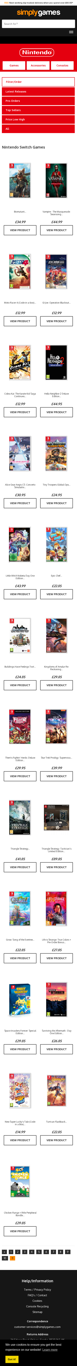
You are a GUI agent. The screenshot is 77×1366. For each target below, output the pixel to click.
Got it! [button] (12, 1359)
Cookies (37, 1300)
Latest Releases (16, 91)
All (7, 128)
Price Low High (15, 119)
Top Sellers (13, 110)
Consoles (62, 65)
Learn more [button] (50, 1349)
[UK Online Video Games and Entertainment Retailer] (38, 13)
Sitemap (37, 1312)
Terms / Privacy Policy (37, 1289)
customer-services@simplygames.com (37, 1326)
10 (5, 1258)
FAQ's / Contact (37, 1295)
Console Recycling (37, 1306)
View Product (20, 230)
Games (14, 65)
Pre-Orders (13, 100)
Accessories (38, 65)
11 (12, 1258)
